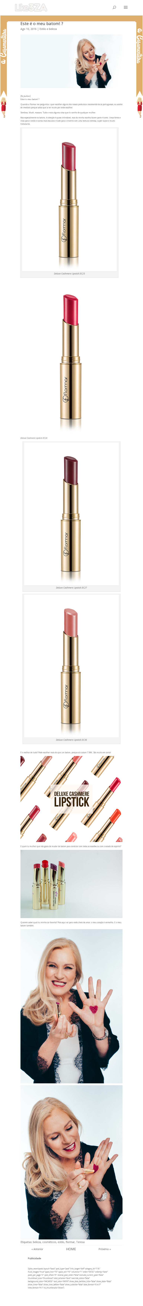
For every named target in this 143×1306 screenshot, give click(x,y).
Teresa (80, 1242)
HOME (71, 1249)
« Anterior (37, 1249)
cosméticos (49, 1242)
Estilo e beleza (48, 29)
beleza (37, 1242)
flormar (70, 1242)
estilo (61, 1242)
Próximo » (104, 1249)
